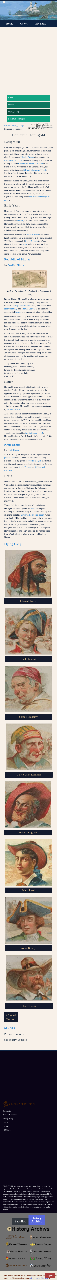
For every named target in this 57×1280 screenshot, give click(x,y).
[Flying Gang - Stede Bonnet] (28, 631)
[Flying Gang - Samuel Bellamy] (28, 689)
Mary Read (28, 890)
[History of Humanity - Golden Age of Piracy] (16, 1265)
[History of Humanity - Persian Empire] (40, 1244)
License (6, 1134)
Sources (9, 1027)
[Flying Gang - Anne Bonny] (28, 920)
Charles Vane (28, 1005)
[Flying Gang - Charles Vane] (29, 978)
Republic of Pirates (26, 163)
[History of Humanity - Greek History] (16, 1251)
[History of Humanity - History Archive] (28, 1229)
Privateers (40, 23)
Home (9, 23)
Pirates (11, 105)
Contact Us (7, 1111)
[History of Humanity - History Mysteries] (16, 1237)
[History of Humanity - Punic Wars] (40, 1258)
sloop (25, 244)
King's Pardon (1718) (13, 160)
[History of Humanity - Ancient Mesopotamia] (40, 1237)
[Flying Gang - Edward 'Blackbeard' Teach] (28, 573)
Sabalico (20, 1221)
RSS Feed (7, 1130)
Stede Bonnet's (31, 241)
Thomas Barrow (28, 309)
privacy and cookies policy (39, 1278)
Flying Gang (13, 112)
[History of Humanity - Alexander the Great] (40, 1251)
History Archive (36, 1219)
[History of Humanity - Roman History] (16, 1258)
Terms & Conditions (10, 1115)
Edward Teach (33, 235)
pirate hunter (9, 457)
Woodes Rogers (27, 157)
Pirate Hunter (12, 444)
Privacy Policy (8, 1119)
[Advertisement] (28, 62)
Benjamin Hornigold (16, 119)
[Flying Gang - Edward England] (28, 804)
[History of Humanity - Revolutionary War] (40, 1265)
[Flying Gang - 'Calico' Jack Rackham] (29, 747)
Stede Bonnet (25, 467)
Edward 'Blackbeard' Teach (34, 170)
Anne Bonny (28, 948)
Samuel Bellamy (14, 409)
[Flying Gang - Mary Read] (28, 862)
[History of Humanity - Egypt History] (16, 1244)
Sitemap (6, 1126)
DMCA (5, 1122)
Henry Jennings (10, 309)
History (24, 23)
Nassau (40, 163)
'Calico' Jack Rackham (28, 774)
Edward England (28, 832)
